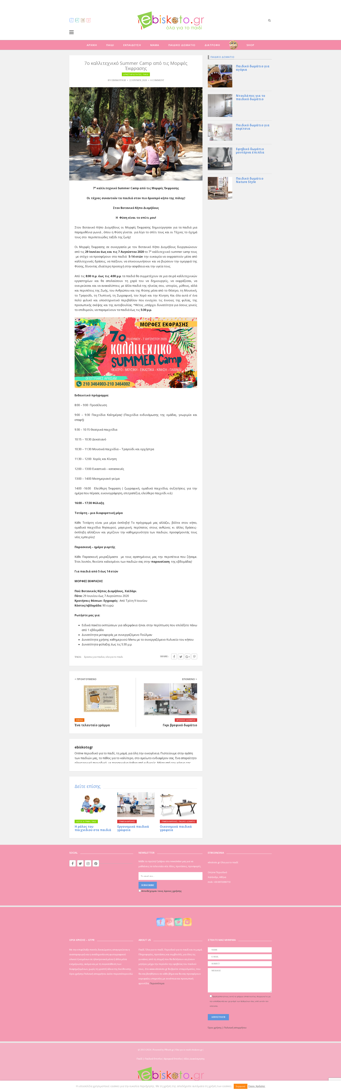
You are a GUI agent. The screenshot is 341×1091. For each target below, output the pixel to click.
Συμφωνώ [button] (240, 1086)
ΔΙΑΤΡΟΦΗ (212, 45)
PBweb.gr (169, 1049)
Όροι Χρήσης (256, 1086)
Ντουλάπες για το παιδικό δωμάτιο (250, 97)
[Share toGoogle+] (187, 656)
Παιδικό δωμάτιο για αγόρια (252, 68)
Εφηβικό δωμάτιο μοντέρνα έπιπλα (250, 150)
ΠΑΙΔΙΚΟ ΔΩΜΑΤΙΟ (181, 45)
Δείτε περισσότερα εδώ (120, 973)
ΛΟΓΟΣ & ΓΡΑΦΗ (83, 821)
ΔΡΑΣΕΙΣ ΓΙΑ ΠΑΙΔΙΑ (94, 656)
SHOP (250, 45)
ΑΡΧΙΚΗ (92, 45)
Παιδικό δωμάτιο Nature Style (249, 180)
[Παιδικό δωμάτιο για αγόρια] (220, 76)
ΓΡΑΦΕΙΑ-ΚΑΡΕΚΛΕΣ (127, 821)
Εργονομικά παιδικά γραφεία (133, 828)
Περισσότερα (157, 983)
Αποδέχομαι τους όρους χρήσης (161, 891)
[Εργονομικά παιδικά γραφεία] (136, 804)
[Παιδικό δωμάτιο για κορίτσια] (220, 132)
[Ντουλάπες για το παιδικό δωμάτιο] (220, 105)
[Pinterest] (88, 20)
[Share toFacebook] (174, 656)
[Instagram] (83, 20)
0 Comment (157, 80)
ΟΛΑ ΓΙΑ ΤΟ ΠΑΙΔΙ (114, 656)
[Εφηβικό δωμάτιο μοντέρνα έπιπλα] (220, 158)
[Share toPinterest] (194, 656)
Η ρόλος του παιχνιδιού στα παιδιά (93, 828)
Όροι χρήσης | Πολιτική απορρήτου (227, 1027)
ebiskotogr (119, 80)
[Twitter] (77, 20)
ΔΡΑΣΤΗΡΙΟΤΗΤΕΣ (132, 74)
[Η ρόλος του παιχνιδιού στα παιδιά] (93, 804)
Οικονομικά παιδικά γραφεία (176, 828)
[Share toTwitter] (181, 656)
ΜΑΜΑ (154, 45)
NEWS (233, 45)
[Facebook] (71, 20)
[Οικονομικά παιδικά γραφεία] (178, 804)
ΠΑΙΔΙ (110, 45)
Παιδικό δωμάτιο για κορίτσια (252, 127)
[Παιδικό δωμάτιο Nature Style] (220, 188)
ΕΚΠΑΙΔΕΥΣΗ (132, 45)
